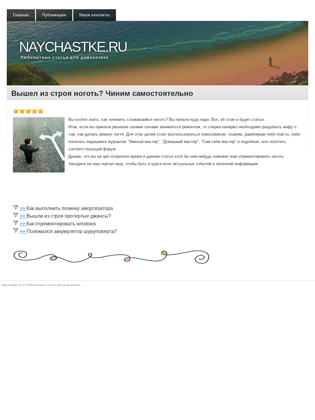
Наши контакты (94, 15)
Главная (21, 15)
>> (23, 208)
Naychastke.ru (73, 47)
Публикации (54, 15)
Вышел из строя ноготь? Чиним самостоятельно (102, 93)
